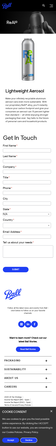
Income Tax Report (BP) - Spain (16, 400)
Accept (10, 440)
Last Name (9, 156)
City (5, 198)
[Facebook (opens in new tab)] (34, 324)
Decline (28, 440)
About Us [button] (11, 378)
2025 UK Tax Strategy (13, 397)
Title (5, 177)
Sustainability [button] (15, 369)
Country (8, 220)
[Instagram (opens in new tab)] (21, 324)
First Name (9, 145)
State (6, 209)
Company (9, 167)
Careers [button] (10, 387)
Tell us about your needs (17, 242)
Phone (7, 188)
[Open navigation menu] (51, 6)
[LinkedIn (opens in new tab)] (28, 324)
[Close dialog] (51, 411)
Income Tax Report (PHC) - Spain (17, 402)
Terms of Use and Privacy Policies (17, 405)
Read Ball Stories (28, 349)
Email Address (11, 232)
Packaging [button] (12, 360)
